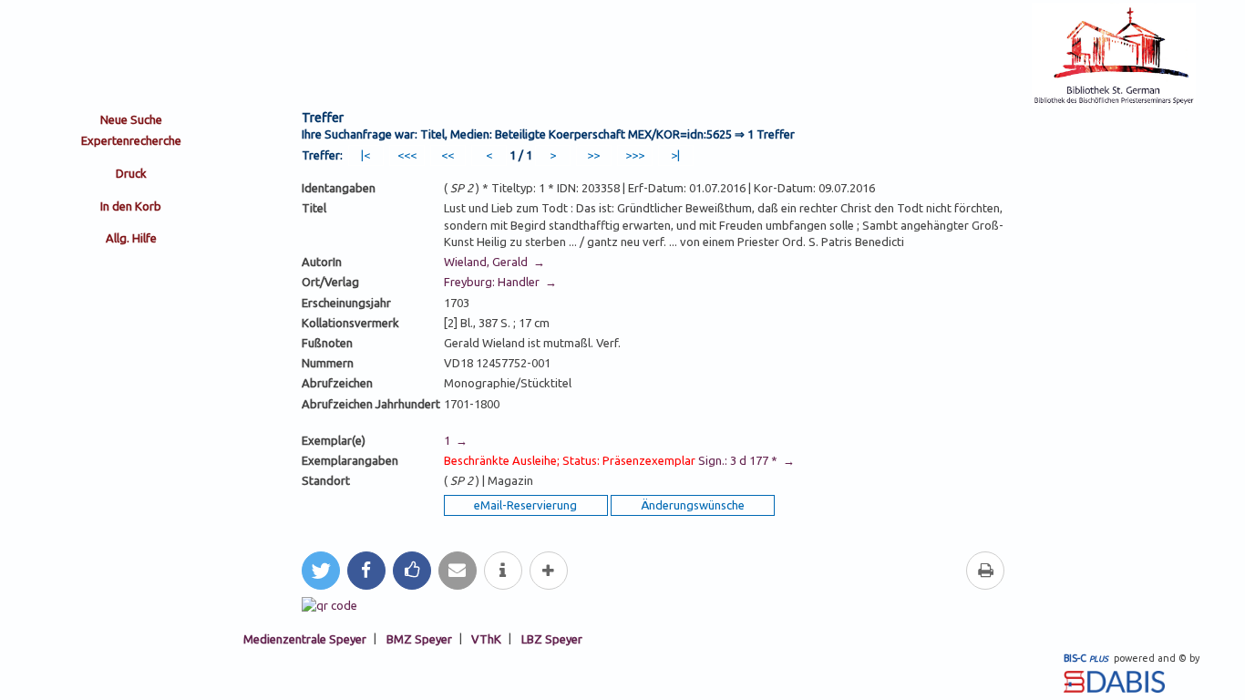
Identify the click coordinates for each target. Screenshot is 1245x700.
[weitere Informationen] (503, 570)
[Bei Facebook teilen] (366, 570)
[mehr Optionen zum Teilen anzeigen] (549, 570)
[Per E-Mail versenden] (457, 570)
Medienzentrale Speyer (304, 638)
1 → (456, 440)
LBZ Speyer (551, 638)
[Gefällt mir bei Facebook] (412, 570)
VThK (486, 638)
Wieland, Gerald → (494, 261)
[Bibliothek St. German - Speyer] (1114, 102)
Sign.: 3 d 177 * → (619, 460)
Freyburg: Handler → (500, 281)
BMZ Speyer (419, 638)
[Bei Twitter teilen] (321, 570)
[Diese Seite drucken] (985, 570)
